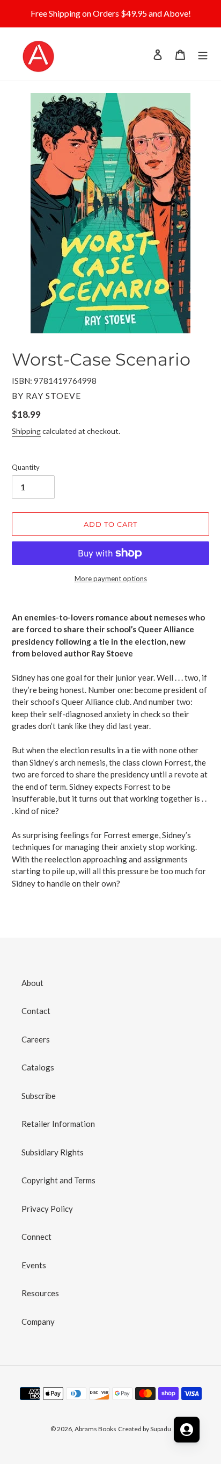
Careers (35, 1039)
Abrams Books (95, 1429)
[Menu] (202, 54)
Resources (40, 1293)
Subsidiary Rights (52, 1152)
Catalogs (37, 1067)
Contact (35, 1011)
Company (38, 1321)
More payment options (111, 578)
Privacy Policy (47, 1208)
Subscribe (38, 1096)
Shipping (26, 430)
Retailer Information (58, 1124)
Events (33, 1265)
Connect (36, 1236)
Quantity (26, 467)
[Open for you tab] (187, 1429)
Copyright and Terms (58, 1180)
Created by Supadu (144, 1429)
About (32, 983)
